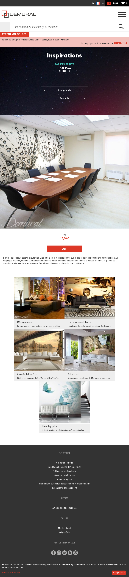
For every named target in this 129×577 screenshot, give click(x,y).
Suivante (72, 98)
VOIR (64, 248)
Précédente (57, 90)
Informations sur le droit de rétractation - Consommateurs (64, 483)
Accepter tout (118, 572)
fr (93, 3)
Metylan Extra (64, 532)
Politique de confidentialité (64, 471)
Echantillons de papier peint (64, 488)
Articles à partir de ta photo (64, 508)
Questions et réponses (64, 475)
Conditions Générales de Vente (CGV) (64, 467)
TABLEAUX (64, 67)
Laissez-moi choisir (11, 572)
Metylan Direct (64, 528)
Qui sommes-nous (64, 462)
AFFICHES (64, 71)
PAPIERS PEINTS (64, 64)
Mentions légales (64, 479)
